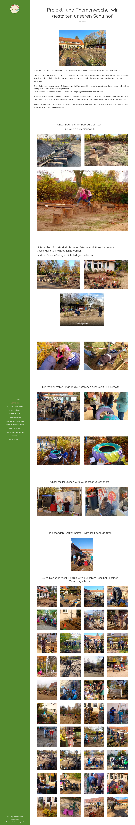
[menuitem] (15, 399)
